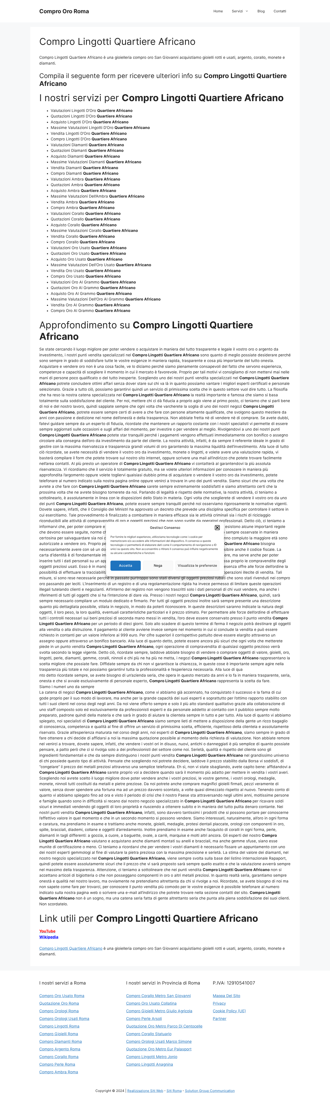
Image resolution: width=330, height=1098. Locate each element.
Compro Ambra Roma (58, 1072)
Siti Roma (174, 1091)
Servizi (237, 11)
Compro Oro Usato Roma (61, 995)
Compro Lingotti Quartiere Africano (70, 948)
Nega (158, 565)
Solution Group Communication (210, 1091)
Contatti (280, 11)
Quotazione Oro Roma (59, 1003)
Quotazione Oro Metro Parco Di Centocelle (164, 1026)
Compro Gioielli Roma (58, 1034)
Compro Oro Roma (64, 11)
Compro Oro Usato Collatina (151, 1003)
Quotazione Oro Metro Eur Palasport (158, 1049)
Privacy (219, 1003)
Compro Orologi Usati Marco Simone (159, 1041)
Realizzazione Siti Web (145, 1091)
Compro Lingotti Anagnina (149, 1064)
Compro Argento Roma (59, 1049)
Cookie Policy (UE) (229, 1011)
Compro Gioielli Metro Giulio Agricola (159, 1011)
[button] (217, 527)
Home (218, 11)
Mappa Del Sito (226, 995)
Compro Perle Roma (57, 1064)
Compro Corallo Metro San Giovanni (158, 995)
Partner (219, 1018)
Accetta (125, 565)
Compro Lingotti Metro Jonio (151, 1056)
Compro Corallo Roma (59, 1056)
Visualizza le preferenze (197, 565)
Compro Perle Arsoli (144, 1018)
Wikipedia (48, 937)
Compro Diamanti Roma (60, 1041)
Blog (261, 11)
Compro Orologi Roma (59, 1011)
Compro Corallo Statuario (149, 1034)
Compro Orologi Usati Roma (64, 1018)
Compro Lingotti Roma (59, 1026)
